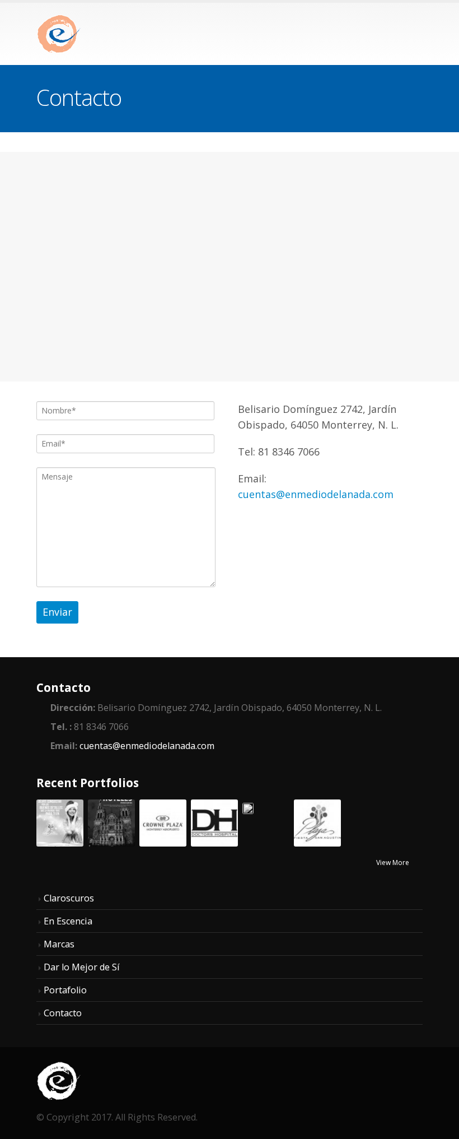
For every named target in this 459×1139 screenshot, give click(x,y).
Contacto (63, 1013)
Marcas (59, 944)
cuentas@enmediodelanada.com (316, 494)
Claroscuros (69, 898)
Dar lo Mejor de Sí (82, 967)
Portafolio (65, 990)
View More (393, 862)
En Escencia (68, 921)
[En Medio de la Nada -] (58, 34)
